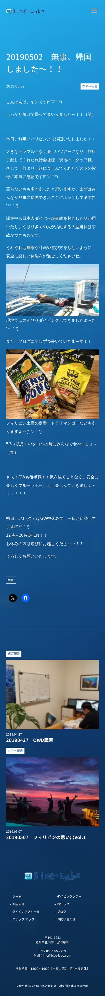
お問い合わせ (66, 919)
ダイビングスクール (26, 912)
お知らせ (63, 904)
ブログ (61, 912)
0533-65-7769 (56, 951)
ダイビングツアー (69, 896)
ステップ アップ (23, 919)
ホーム (16, 896)
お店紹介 (18, 904)
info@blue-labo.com (57, 955)
